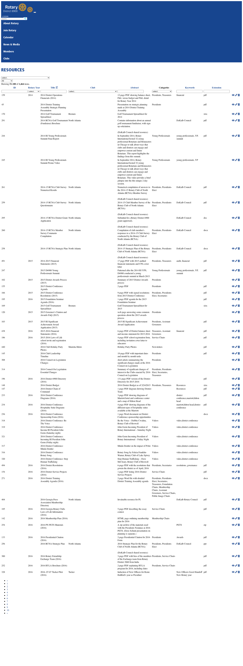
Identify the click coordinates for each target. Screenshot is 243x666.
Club (92, 87)
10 (8, 610)
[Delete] (239, 94)
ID (14, 87)
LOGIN (5, 16)
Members (8, 52)
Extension (216, 87)
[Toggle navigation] (35, 12)
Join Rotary (9, 30)
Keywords (190, 87)
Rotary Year (34, 87)
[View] (233, 94)
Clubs (6, 59)
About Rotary (11, 23)
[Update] (236, 94)
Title (53, 87)
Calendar (8, 37)
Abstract (134, 87)
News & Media (11, 44)
